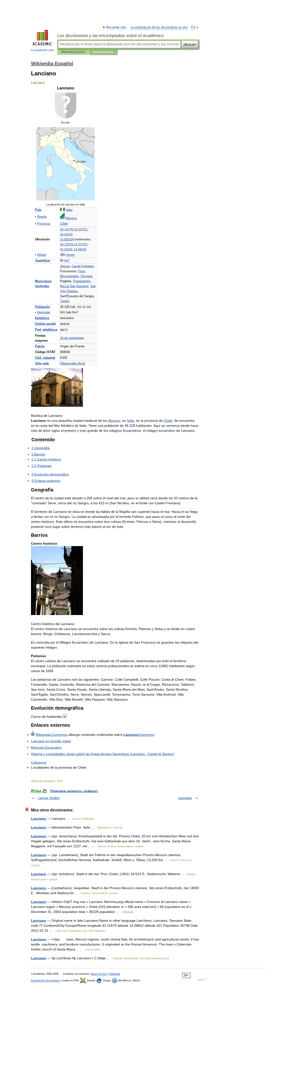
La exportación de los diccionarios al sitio (159, 27)
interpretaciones (102, 51)
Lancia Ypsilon (49, 798)
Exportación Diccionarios (45, 980)
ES (193, 27)
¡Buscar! (189, 44)
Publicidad (114, 973)
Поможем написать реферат (74, 791)
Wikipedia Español (73, 51)
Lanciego (185, 798)
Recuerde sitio (116, 27)
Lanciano (38, 818)
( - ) (102, 754)
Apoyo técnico (99, 973)
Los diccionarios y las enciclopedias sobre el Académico (110, 35)
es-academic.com (42, 50)
